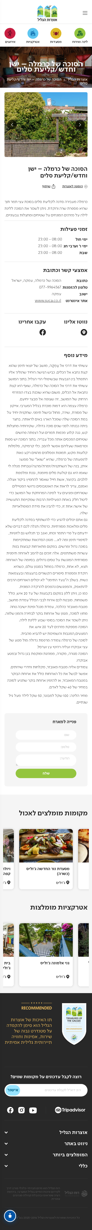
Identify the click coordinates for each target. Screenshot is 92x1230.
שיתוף (46, 186)
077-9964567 (50, 287)
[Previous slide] (12, 124)
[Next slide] (80, 124)
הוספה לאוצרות (72, 186)
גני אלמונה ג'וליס (54, 963)
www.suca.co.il (48, 301)
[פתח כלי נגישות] (10, 1216)
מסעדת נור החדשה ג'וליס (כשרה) (47, 871)
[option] (46, 859)
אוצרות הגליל (78, 79)
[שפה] (7, 13)
